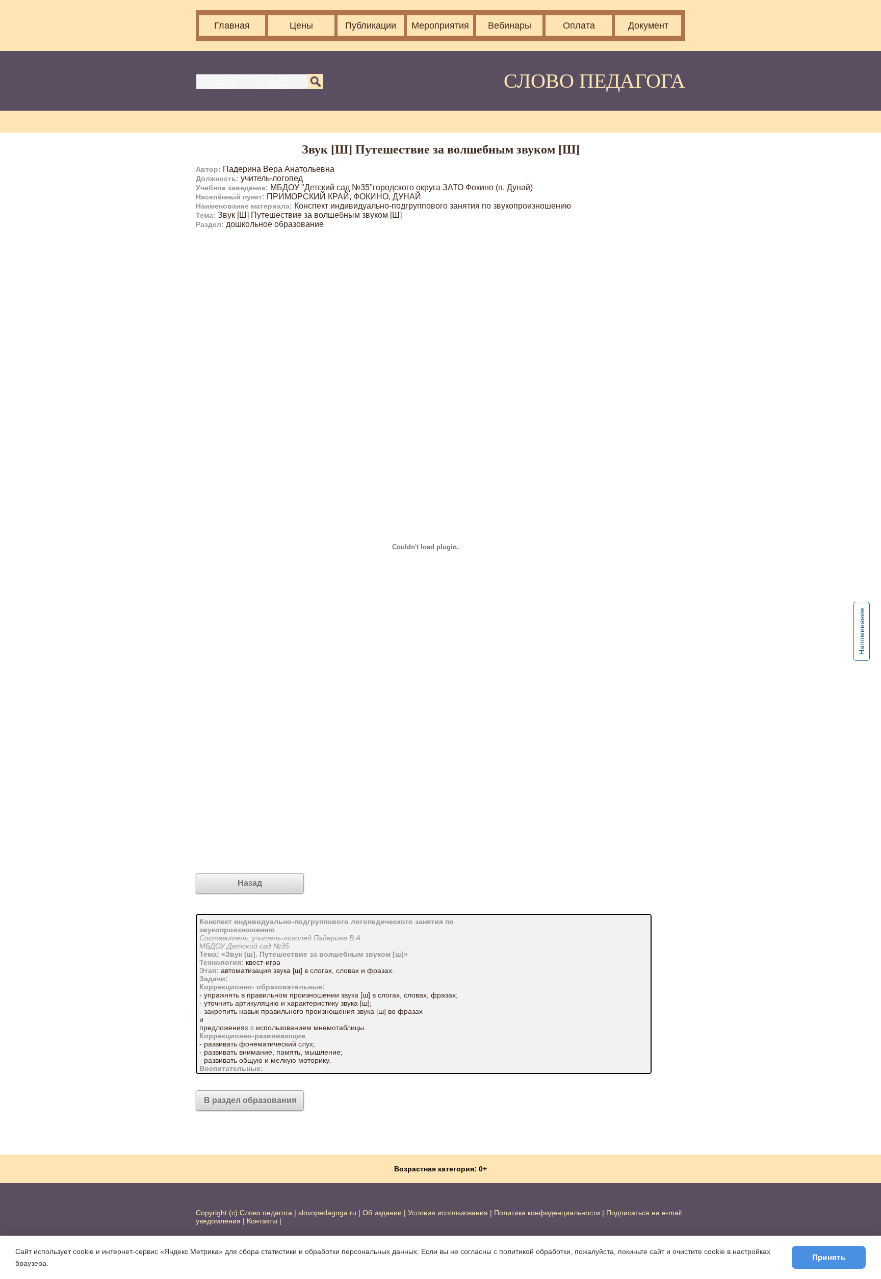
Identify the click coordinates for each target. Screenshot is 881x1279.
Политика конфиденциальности (547, 1213)
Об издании (382, 1213)
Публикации (370, 25)
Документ (648, 25)
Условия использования (448, 1213)
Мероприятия (440, 25)
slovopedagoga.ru (328, 1213)
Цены (301, 25)
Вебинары (509, 25)
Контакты (262, 1221)
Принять (828, 1257)
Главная (232, 25)
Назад (250, 883)
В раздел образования (250, 1100)
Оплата (579, 25)
